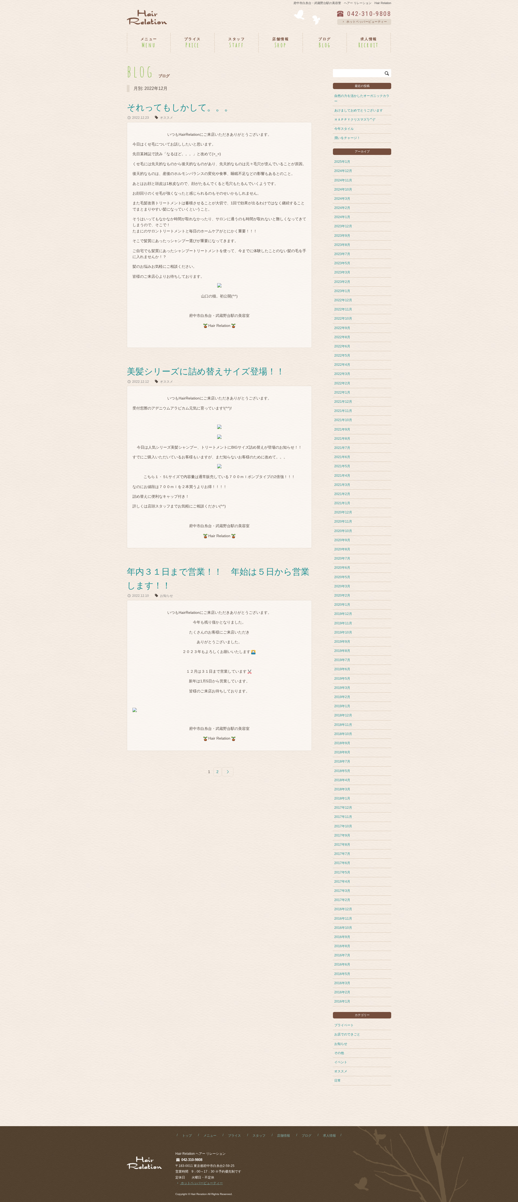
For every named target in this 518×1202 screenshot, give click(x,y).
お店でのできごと (347, 1034)
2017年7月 (342, 854)
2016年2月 (342, 992)
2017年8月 (342, 845)
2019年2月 (342, 697)
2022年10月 (343, 318)
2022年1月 (342, 392)
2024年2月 (342, 208)
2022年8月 (342, 337)
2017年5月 (342, 872)
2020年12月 (343, 512)
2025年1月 (342, 162)
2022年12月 (343, 300)
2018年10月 (343, 734)
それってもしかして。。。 (180, 107)
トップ (187, 1135)
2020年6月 (342, 568)
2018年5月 (342, 771)
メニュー (209, 1135)
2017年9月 (342, 835)
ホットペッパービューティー (366, 21)
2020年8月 (342, 549)
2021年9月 (342, 429)
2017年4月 (342, 881)
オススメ (166, 118)
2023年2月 (342, 282)
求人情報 (329, 1135)
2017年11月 (343, 817)
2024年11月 (343, 180)
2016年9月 (342, 937)
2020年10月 (343, 531)
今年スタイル (344, 129)
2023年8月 (342, 245)
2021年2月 (342, 494)
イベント (340, 1062)
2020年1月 (342, 605)
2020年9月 (342, 540)
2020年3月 (342, 586)
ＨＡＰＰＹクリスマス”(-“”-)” (354, 119)
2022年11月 (343, 309)
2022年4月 (342, 365)
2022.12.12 (140, 382)
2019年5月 (342, 678)
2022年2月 (342, 383)
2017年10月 (343, 826)
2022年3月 (342, 374)
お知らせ (166, 596)
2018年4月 (342, 780)
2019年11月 (343, 623)
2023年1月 (342, 291)
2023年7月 (342, 254)
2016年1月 (342, 1001)
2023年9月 (342, 236)
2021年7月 (342, 448)
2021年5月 (342, 466)
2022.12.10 (140, 596)
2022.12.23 (140, 118)
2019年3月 (342, 688)
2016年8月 (342, 946)
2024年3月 (342, 199)
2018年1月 (342, 798)
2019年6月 (342, 669)
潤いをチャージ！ (347, 138)
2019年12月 (343, 614)
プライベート (344, 1025)
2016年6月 (342, 964)
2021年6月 (342, 457)
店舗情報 (283, 1135)
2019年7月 (342, 660)
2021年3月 (342, 485)
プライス (234, 1135)
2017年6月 (342, 863)
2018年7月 (342, 761)
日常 (337, 1080)
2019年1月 (342, 706)
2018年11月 (343, 725)
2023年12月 (343, 226)
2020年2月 (342, 595)
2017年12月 (343, 808)
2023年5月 (342, 263)
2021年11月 (343, 411)
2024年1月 (342, 217)
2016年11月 (343, 918)
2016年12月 (343, 909)
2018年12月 (343, 715)
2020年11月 (343, 521)
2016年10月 (343, 928)
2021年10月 (343, 420)
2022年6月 (342, 346)
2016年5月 (342, 974)
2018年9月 (342, 743)
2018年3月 (342, 789)
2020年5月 (342, 577)
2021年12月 (343, 402)
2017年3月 (342, 891)
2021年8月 (342, 439)
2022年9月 (342, 328)
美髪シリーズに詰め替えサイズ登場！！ (206, 371)
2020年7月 (342, 558)
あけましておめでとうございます (358, 110)
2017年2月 (342, 900)
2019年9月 (342, 642)
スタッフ (259, 1135)
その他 (339, 1053)
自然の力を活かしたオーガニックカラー (361, 98)
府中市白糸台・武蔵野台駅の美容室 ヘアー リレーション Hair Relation (342, 3)
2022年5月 (342, 355)
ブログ (306, 1135)
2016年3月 (342, 983)
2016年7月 (342, 955)
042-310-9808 (369, 14)
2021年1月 (342, 503)
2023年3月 (342, 272)
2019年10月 (343, 632)
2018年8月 (342, 752)
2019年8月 (342, 651)
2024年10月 (343, 189)
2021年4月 (342, 476)
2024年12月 (343, 171)
